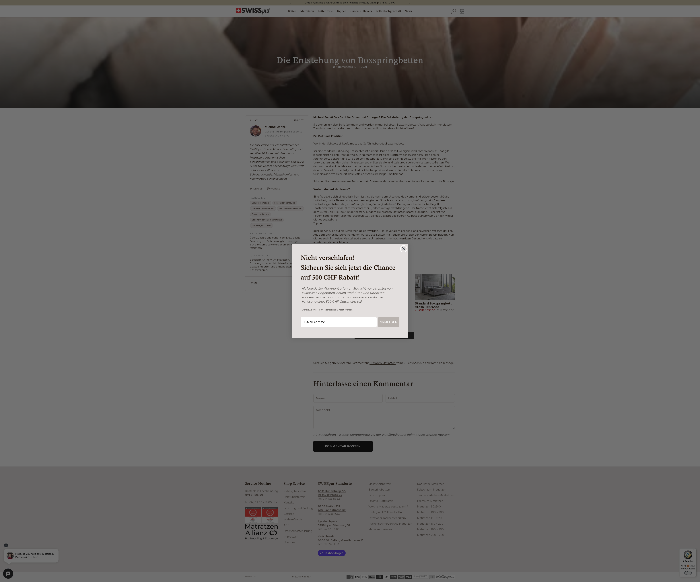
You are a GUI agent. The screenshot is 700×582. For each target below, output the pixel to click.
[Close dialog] (403, 249)
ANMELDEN (388, 322)
